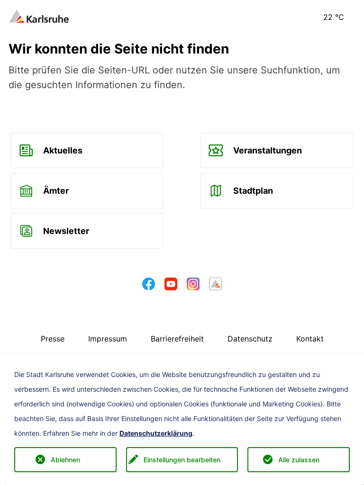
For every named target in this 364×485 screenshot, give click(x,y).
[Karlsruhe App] (215, 286)
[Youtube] (170, 286)
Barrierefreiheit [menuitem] (177, 338)
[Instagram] (193, 286)
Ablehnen (65, 460)
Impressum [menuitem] (107, 338)
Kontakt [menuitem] (310, 338)
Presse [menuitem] (52, 338)
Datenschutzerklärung (155, 433)
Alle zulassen (298, 460)
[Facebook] (148, 286)
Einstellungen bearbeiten (182, 460)
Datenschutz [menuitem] (250, 338)
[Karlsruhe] (39, 15)
